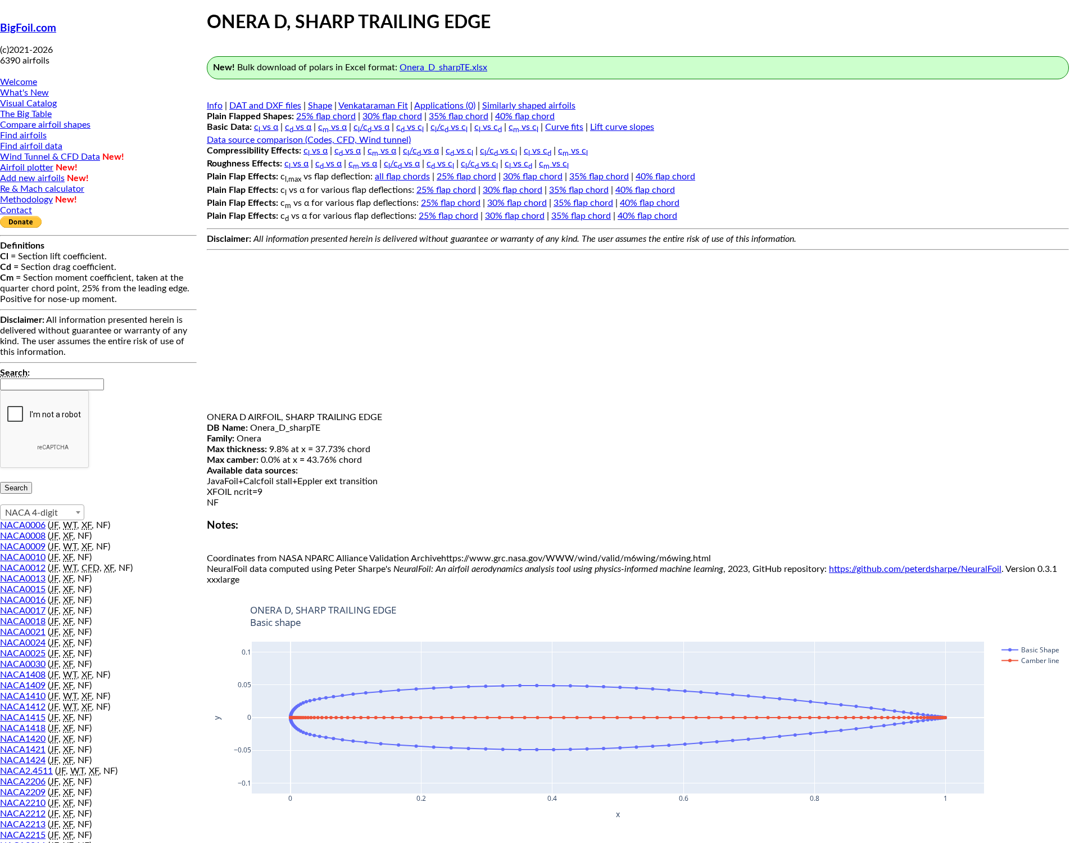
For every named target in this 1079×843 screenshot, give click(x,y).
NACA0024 (23, 642)
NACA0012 (23, 567)
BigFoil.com (28, 28)
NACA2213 (23, 824)
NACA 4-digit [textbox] (31, 512)
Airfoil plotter (26, 167)
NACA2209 (23, 792)
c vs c (410, 127)
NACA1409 (23, 685)
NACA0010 (23, 557)
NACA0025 (23, 653)
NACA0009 (23, 546)
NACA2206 (23, 781)
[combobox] (42, 512)
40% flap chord (525, 116)
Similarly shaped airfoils (528, 105)
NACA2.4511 (26, 771)
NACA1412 (23, 706)
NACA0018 (23, 621)
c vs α (266, 127)
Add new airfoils (32, 178)
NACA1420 (23, 738)
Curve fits (564, 127)
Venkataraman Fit (373, 105)
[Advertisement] (638, 333)
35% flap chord (458, 116)
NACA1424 (23, 760)
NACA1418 (23, 728)
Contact (16, 210)
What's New (24, 92)
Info (215, 105)
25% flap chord (326, 116)
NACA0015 (23, 589)
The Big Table (26, 114)
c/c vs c (449, 127)
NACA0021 (23, 632)
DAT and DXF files (265, 105)
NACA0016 (23, 600)
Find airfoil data (31, 146)
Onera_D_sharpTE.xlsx (443, 67)
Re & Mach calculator (42, 188)
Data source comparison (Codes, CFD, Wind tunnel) (309, 140)
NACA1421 (23, 749)
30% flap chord (392, 116)
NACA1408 (23, 674)
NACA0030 (23, 664)
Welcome (18, 82)
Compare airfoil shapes (45, 124)
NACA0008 (23, 535)
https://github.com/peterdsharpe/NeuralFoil (915, 569)
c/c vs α (371, 127)
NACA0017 (23, 610)
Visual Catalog (28, 103)
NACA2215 (23, 835)
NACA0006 (23, 525)
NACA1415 (23, 717)
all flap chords (402, 176)
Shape (320, 105)
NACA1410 (23, 696)
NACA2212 (23, 813)
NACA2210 (23, 803)
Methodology (26, 199)
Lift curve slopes (622, 127)
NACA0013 (23, 578)
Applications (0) (444, 105)
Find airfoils (23, 135)
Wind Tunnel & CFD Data (50, 156)
